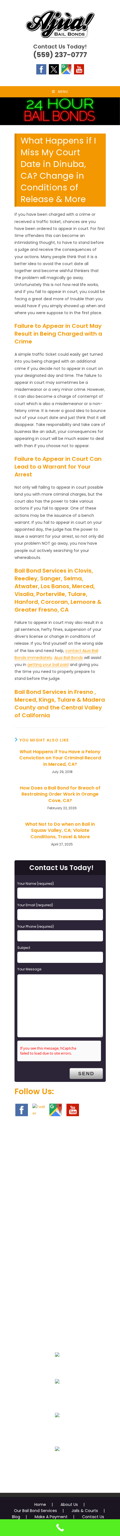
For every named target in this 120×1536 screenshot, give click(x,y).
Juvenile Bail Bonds (57, 1395)
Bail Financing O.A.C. (57, 1462)
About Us (69, 1504)
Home (40, 1504)
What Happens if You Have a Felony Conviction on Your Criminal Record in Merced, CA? (60, 758)
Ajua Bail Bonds (68, 657)
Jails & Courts (84, 1510)
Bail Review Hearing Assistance (57, 1428)
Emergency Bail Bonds (57, 1368)
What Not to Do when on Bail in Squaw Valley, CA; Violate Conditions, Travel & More (60, 830)
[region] (60, 111)
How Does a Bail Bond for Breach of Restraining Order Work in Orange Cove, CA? (60, 794)
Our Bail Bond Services (35, 1510)
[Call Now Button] (60, 1527)
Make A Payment (51, 1517)
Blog (16, 1517)
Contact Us (93, 1517)
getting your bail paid (48, 664)
